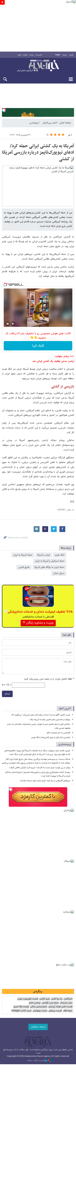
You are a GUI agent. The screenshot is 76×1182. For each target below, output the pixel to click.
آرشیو (19, 55)
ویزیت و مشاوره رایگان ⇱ (38, 622)
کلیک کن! (38, 345)
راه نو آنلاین (56, 999)
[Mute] (13, 323)
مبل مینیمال (66, 1003)
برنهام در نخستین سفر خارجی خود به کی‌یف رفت (49, 719)
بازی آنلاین (44, 999)
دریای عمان (58, 573)
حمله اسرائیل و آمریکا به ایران (49, 561)
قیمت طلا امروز (21, 1007)
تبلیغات (25, 55)
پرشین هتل (34, 1003)
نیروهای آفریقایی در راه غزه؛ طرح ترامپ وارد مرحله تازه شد (45, 780)
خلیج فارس (24, 567)
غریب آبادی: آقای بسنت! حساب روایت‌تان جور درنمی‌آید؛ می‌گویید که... (40, 715)
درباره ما (31, 55)
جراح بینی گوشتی (50, 1003)
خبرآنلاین (38, 66)
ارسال (7, 694)
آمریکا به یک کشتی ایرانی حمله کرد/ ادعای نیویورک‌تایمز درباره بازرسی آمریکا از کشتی (38, 152)
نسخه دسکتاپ (38, 1027)
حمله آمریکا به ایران (22, 555)
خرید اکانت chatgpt (21, 1011)
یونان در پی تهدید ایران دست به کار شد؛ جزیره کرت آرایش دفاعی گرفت (39, 767)
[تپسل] (4, 110)
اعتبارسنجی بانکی (38, 1007)
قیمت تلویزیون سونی (27, 999)
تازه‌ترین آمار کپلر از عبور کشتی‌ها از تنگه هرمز (50, 737)
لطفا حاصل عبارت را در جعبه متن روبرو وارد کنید (49, 679)
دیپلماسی (34, 123)
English (57, 55)
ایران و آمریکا (43, 555)
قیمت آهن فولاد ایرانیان (60, 1007)
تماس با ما (39, 55)
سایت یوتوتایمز (40, 1011)
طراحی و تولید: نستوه (36, 1060)
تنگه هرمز (59, 555)
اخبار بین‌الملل (50, 123)
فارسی (71, 55)
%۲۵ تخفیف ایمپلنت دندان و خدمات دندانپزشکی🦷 (38, 611)
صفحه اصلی (65, 123)
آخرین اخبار (65, 708)
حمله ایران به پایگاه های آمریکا (49, 567)
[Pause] (7, 323)
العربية (65, 55)
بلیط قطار (67, 1011)
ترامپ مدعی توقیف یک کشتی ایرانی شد (53, 361)
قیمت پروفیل (55, 1011)
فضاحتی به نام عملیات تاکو (58, 732)
